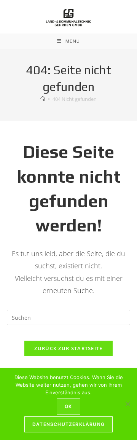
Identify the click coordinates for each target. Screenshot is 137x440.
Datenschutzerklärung (68, 424)
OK (68, 406)
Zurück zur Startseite (68, 348)
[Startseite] (42, 99)
